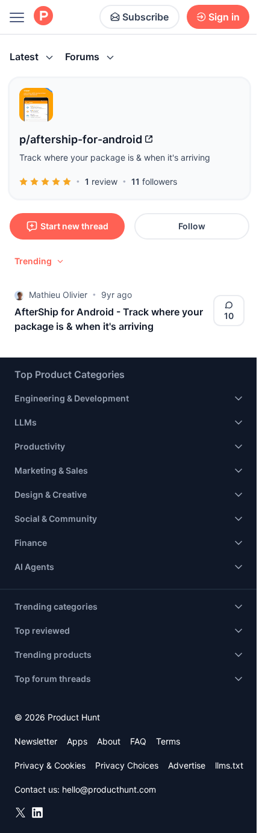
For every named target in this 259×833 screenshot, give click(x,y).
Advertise (186, 765)
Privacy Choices (126, 765)
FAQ (138, 741)
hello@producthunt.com (109, 789)
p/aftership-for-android (80, 139)
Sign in (224, 17)
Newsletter (35, 741)
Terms (168, 741)
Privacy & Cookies (50, 765)
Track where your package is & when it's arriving (114, 157)
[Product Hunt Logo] (43, 16)
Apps (77, 741)
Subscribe (145, 17)
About (108, 741)
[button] (39, 261)
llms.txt (229, 765)
